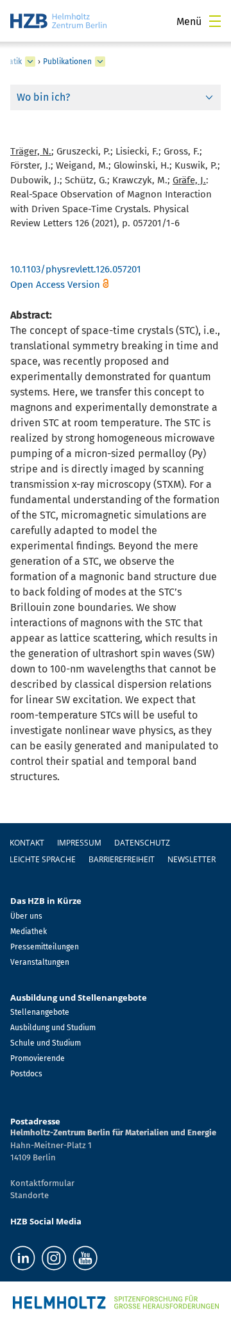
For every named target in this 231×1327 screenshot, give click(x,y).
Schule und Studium (45, 1043)
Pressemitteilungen (44, 946)
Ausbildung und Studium (53, 1027)
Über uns (26, 916)
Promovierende (37, 1058)
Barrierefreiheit (122, 859)
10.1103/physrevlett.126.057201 (75, 269)
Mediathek (28, 931)
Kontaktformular (42, 1183)
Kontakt (27, 842)
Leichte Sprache (43, 859)
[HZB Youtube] (85, 1258)
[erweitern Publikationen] (100, 61)
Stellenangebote (39, 1012)
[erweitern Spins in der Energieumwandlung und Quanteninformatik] (30, 61)
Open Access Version (55, 284)
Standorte (29, 1195)
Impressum (79, 842)
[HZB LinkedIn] (22, 1258)
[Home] (58, 21)
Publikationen (67, 61)
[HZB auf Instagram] (54, 1258)
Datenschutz (142, 842)
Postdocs (26, 1073)
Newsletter (191, 859)
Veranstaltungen (39, 962)
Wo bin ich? (43, 97)
